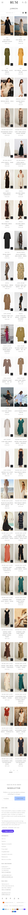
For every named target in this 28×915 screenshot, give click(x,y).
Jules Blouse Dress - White (21, 411)
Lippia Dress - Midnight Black (21, 163)
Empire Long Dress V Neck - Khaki (21, 666)
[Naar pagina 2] (17, 770)
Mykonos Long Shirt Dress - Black (21, 568)
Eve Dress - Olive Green (7, 71)
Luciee (7, 408)
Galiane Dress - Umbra (21, 224)
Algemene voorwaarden (7, 844)
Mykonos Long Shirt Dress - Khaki (7, 600)
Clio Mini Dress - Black (7, 411)
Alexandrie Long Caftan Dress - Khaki (7, 762)
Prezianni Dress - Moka (7, 224)
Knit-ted (7, 252)
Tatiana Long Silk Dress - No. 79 (7, 316)
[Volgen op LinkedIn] (18, 898)
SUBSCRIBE (19, 798)
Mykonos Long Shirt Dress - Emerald (20, 601)
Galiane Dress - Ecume (21, 193)
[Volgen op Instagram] (6, 898)
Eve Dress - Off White (21, 40)
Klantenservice (5, 857)
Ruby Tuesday (7, 439)
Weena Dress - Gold (7, 101)
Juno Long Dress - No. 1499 (21, 381)
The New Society (7, 160)
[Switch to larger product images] (23, 12)
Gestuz (7, 283)
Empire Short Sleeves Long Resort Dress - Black (7, 634)
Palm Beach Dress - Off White (21, 503)
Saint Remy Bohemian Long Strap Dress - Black (7, 536)
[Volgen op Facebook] (2, 898)
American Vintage (21, 99)
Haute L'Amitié (7, 346)
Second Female (21, 252)
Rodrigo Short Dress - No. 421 (7, 381)
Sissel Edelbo (20, 283)
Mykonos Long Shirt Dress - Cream (20, 633)
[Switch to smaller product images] (25, 12)
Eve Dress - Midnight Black (7, 40)
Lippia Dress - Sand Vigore (7, 163)
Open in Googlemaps (6, 872)
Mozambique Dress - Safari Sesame (7, 132)
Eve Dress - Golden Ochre (21, 71)
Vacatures (4, 841)
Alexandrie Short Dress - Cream (21, 731)
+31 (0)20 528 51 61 (6, 875)
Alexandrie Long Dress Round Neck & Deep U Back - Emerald (21, 699)
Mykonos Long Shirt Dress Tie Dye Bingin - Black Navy (20, 536)
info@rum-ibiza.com (6, 894)
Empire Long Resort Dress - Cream (7, 697)
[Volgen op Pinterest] (10, 898)
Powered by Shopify (18, 905)
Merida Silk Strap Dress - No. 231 (7, 473)
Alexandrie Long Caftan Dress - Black (20, 762)
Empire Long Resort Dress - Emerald (21, 442)
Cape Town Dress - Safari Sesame (21, 132)
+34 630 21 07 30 (6, 892)
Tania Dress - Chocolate (7, 193)
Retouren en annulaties (6, 859)
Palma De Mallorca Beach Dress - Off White (7, 504)
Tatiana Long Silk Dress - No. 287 (21, 285)
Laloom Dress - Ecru (21, 102)
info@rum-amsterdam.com (7, 877)
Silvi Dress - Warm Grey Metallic (7, 285)
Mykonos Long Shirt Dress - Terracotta (7, 569)
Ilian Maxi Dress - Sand (7, 442)
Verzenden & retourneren (7, 854)
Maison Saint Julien (7, 129)
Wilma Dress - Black (7, 255)
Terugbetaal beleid (5, 851)
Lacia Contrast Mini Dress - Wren (21, 255)
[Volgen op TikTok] (14, 898)
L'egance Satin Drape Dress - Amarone (7, 349)
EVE (7, 37)
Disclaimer (4, 846)
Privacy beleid (4, 849)
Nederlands (20, 902)
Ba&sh (7, 99)
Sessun (21, 191)
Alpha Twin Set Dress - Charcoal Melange (20, 317)
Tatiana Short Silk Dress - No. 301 (21, 348)
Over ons (4, 838)
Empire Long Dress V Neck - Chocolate (7, 666)
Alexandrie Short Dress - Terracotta (7, 731)
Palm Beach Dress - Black (21, 473)
